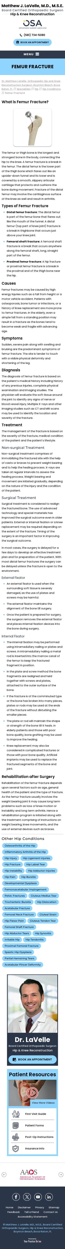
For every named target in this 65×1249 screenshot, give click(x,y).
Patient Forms (34, 1125)
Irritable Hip (12, 939)
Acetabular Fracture (17, 908)
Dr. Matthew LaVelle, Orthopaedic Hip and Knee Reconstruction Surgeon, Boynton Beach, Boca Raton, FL (31, 85)
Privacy (39, 1207)
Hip (36, 89)
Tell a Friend (31, 1212)
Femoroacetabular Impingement (25, 889)
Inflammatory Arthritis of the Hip (25, 851)
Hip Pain (10, 876)
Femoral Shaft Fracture (19, 927)
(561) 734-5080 (34, 35)
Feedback (14, 1212)
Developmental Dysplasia (21, 883)
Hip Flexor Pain (14, 920)
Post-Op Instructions (39, 1137)
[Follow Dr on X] (27, 1197)
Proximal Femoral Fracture (21, 945)
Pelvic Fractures (15, 895)
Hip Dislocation (46, 902)
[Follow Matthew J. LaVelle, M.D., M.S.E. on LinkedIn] (49, 1197)
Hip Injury (11, 858)
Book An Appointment (34, 42)
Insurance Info (34, 1148)
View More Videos (43, 1102)
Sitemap (54, 1207)
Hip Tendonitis (35, 939)
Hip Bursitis (28, 876)
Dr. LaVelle (32, 1039)
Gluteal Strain (48, 914)
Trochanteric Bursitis (18, 902)
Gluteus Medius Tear (43, 895)
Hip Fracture (12, 864)
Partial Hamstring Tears (19, 958)
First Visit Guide (35, 1114)
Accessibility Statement (33, 1216)
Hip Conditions (51, 89)
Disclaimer (24, 1207)
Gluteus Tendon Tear (43, 920)
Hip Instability (13, 870)
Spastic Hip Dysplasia (18, 952)
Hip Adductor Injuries (41, 870)
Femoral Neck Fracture (19, 914)
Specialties (24, 89)
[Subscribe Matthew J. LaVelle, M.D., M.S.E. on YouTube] (38, 1197)
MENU (29, 54)
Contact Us (51, 1212)
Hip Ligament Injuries (36, 858)
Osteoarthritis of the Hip (20, 845)
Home (9, 1207)
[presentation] (32, 67)
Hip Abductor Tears (17, 933)
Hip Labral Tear (35, 864)
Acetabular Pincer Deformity (23, 964)
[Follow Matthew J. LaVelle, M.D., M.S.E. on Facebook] (16, 1197)
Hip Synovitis (43, 933)
